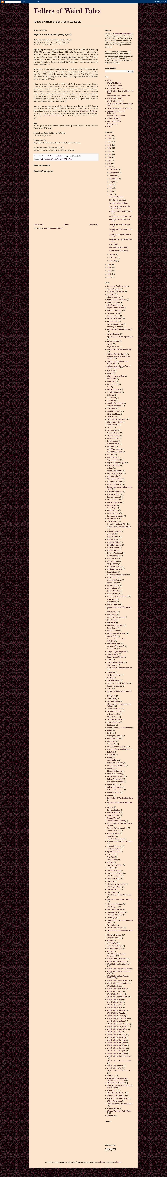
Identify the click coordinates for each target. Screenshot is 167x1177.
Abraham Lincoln (114, 297)
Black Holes (111, 379)
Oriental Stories (113, 714)
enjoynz (101, 1162)
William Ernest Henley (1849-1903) (120, 212)
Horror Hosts (112, 558)
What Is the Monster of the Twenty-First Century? (117, 1079)
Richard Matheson (114, 771)
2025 (110, 139)
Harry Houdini (113, 548)
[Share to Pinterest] (80, 156)
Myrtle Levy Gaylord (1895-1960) (120, 235)
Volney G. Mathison (114, 946)
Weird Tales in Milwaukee (117, 1029)
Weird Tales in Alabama (116, 1010)
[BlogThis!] (73, 156)
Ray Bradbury (112, 760)
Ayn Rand (111, 371)
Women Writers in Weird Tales (61, 159)
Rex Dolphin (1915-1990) (118, 247)
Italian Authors (113, 583)
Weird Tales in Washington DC (119, 1061)
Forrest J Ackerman (115, 492)
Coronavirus (112, 430)
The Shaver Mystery (115, 904)
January (113, 261)
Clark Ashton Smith (114, 422)
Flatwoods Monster (114, 484)
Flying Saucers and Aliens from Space (119, 488)
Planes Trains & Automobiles (118, 728)
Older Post (93, 225)
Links (109, 127)
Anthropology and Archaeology (119, 329)
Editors (110, 468)
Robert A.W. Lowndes (115, 782)
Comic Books (112, 425)
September (114, 179)
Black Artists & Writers (116, 376)
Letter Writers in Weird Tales (118, 96)
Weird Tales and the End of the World (119, 972)
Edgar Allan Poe (113, 460)
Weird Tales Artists (114, 86)
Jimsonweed (112, 615)
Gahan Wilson (112, 521)
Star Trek (111, 854)
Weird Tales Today (114, 1068)
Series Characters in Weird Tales (120, 842)
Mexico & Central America (117, 683)
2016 (109, 167)
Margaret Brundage (115, 662)
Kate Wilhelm (112, 636)
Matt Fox (110, 672)
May (111, 191)
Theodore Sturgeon (115, 915)
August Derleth (113, 347)
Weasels (110, 951)
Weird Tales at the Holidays (117, 983)
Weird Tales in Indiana (116, 1021)
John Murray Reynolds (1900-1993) (120, 240)
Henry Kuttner (113, 550)
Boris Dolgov (112, 384)
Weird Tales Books (114, 986)
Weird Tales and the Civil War (118, 969)
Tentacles (111, 868)
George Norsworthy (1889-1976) (120, 225)
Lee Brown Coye (113, 643)
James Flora (111, 602)
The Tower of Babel (115, 910)
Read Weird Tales (114, 121)
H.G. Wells (111, 534)
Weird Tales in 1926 (114, 1008)
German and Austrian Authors (119, 527)
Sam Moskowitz (113, 815)
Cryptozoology (113, 436)
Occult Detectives (114, 709)
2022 (110, 148)
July (111, 185)
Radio (109, 757)
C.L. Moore (111, 398)
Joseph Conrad (113, 631)
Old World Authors (114, 711)
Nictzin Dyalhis (113, 701)
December (114, 169)
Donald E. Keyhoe (114, 449)
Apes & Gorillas (113, 334)
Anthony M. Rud (113, 327)
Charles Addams (113, 414)
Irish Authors (112, 572)
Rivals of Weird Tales (115, 776)
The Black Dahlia (113, 871)
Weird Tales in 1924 (114, 1002)
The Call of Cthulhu (114, 873)
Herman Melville (113, 556)
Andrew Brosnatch (114, 319)
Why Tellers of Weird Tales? (118, 1098)
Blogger (118, 1162)
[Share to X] (75, 156)
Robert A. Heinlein (114, 779)
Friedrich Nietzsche (115, 516)
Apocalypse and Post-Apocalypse (120, 337)
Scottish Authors (113, 831)
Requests (110, 768)
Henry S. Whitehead (115, 553)
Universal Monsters (115, 928)
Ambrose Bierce (113, 316)
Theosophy (111, 918)
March (112, 255)
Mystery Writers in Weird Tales (119, 691)
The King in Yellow (114, 887)
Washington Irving (114, 949)
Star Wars (111, 857)
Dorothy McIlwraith (115, 452)
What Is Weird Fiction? (116, 1083)
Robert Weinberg (114, 793)
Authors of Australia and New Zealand (118, 358)
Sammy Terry (112, 818)
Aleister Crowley (113, 302)
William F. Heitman (114, 1101)
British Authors (113, 390)
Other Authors (112, 717)
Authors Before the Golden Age (119, 349)
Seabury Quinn (113, 833)
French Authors (113, 513)
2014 (109, 268)
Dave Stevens (112, 441)
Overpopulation (113, 722)
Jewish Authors (45, 159)
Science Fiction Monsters (117, 828)
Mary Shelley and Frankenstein (119, 668)
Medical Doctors (113, 675)
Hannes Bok (112, 539)
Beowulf (110, 373)
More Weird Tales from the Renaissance (119, 207)
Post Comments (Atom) (53, 228)
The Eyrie (111, 881)
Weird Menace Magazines (117, 959)
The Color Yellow (113, 879)
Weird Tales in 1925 (114, 1005)
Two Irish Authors (116, 197)
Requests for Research (116, 116)
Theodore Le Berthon (115, 912)
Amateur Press (113, 313)
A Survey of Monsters (115, 291)
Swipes (110, 862)
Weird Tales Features (115, 101)
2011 (109, 277)
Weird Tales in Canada (116, 1013)
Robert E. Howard (114, 787)
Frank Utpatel (112, 508)
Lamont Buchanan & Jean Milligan (117, 640)
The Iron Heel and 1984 (116, 884)
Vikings (110, 940)
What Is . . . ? (111, 1076)
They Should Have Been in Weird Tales (120, 105)
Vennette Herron (114, 938)
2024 (110, 142)
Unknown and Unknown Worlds (120, 930)
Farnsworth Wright (114, 473)
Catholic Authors (113, 411)
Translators (111, 925)
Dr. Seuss (110, 455)
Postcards (111, 741)
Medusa (110, 678)
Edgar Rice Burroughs (116, 463)
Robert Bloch (112, 784)
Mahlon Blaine (113, 654)
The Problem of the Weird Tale (119, 895)
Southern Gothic (113, 849)
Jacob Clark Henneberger (117, 596)
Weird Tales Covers (114, 98)
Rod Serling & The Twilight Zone (120, 798)
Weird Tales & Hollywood (117, 961)
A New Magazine (113, 118)
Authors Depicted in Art (116, 354)
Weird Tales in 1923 (114, 999)
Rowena (110, 807)
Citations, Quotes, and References (115, 112)
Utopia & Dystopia (114, 935)
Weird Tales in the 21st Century (119, 1056)
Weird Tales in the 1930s (116, 1037)
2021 (110, 151)
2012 (109, 274)
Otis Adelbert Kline (114, 719)
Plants (109, 730)
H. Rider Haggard (114, 531)
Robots (110, 795)
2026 (110, 136)
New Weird (111, 699)
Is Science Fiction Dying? (117, 575)
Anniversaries (112, 321)
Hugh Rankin (112, 564)
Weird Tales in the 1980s (116, 1051)
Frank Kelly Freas (114, 502)
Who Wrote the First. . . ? (116, 1093)
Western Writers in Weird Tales (119, 1071)
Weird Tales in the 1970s (116, 1048)
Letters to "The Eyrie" (115, 646)
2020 (110, 154)
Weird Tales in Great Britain (118, 1018)
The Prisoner (112, 892)
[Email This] (71, 156)
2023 (110, 145)
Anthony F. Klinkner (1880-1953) (120, 220)
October (113, 176)
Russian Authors (113, 813)
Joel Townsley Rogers (115, 617)
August (113, 182)
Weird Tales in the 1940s (116, 1040)
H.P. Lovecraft (112, 537)
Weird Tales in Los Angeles (117, 1027)
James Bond (112, 599)
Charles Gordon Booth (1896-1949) (120, 230)
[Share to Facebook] (77, 156)
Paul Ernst (111, 725)
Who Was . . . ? (112, 1090)
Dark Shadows (113, 438)
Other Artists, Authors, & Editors (119, 108)
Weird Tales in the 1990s (116, 1054)
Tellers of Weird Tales (67, 11)
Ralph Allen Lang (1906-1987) (120, 216)
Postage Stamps (113, 738)
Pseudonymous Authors (116, 747)
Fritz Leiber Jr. (112, 519)
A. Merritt (111, 294)
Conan (109, 427)
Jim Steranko (112, 612)
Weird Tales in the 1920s (116, 1035)
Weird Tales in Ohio (114, 1032)
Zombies (110, 1116)
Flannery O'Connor (115, 482)
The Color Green (113, 876)
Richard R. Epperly (114, 774)
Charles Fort (112, 417)
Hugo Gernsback (114, 567)
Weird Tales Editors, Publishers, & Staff (120, 92)
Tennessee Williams (115, 865)
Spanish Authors (113, 852)
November (114, 172)
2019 (109, 157)
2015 (110, 265)
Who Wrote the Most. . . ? (116, 1096)
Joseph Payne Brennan (116, 633)
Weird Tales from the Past (117, 997)
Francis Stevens (113, 497)
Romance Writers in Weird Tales (119, 803)
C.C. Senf (110, 395)
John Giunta (112, 620)
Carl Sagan (111, 408)
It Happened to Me (114, 580)
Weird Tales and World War (117, 981)
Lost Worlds (111, 649)
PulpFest (110, 752)
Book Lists (111, 381)
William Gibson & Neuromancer (119, 1104)
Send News (111, 836)
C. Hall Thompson (114, 392)
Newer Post (38, 225)
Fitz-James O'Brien (114, 479)
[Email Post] (67, 156)
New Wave (111, 696)
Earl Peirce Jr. (112, 457)
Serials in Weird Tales (115, 839)
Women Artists (113, 1108)
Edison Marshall (113, 465)
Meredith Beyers (113, 680)
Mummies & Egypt (114, 686)
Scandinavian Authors (116, 821)
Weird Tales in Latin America (118, 1024)
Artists (109, 344)
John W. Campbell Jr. (115, 625)
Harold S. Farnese (114, 545)
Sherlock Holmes (114, 846)
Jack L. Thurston (113, 591)
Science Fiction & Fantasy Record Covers (120, 824)
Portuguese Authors (115, 736)
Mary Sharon (112, 665)
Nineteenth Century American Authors (119, 705)
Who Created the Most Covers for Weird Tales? (120, 1087)
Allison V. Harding (114, 310)
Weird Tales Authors (115, 88)
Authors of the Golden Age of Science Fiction (118, 367)
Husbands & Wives (114, 569)
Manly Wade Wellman (115, 657)
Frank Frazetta (113, 500)
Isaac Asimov (112, 577)
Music (109, 689)
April (112, 194)
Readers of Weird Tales (116, 766)
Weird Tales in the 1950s (116, 1043)
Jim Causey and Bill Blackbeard (119, 607)
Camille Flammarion (115, 403)
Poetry (109, 733)
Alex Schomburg (113, 305)
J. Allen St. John (113, 586)
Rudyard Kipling (113, 810)
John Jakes (111, 623)
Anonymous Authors (115, 324)
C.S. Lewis (111, 400)
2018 (110, 161)
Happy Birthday (113, 542)
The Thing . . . (112, 907)
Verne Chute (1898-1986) (118, 251)
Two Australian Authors (118, 203)
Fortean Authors (113, 494)
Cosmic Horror (113, 433)
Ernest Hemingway (114, 471)
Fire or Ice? (113, 244)
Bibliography (112, 124)
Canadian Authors (114, 406)
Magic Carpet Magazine (116, 652)
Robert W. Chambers (115, 790)
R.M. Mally (111, 755)
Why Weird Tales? (114, 83)
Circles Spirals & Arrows (116, 419)
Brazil (109, 387)
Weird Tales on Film (115, 1066)
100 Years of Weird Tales (116, 286)
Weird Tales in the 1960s (116, 1045)
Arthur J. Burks (113, 341)
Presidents (111, 744)
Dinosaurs (111, 446)
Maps (109, 660)
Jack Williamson (113, 594)
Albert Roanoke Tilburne (117, 300)
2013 (109, 271)
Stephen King (112, 860)
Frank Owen (112, 505)
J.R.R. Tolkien (112, 588)
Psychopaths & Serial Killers (118, 749)
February (113, 258)
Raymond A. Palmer (115, 763)
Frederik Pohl (112, 510)
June (111, 188)
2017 (109, 164)
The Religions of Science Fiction (120, 900)
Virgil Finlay (112, 943)
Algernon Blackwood (115, 308)
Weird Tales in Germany (116, 1016)
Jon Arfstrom (112, 628)
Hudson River (112, 561)
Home (66, 225)
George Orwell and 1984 (116, 524)
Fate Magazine (113, 476)
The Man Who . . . (113, 889)
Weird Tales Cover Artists (117, 989)
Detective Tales (113, 444)
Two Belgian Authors (117, 200)
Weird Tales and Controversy (118, 964)
